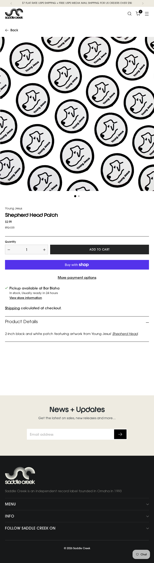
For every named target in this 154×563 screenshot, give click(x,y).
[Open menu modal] (147, 13)
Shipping (12, 308)
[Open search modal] (130, 13)
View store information (25, 298)
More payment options (77, 277)
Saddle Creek (81, 548)
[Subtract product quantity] (8, 249)
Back (14, 30)
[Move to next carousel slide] (145, 369)
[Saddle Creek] (14, 13)
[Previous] (11, 3)
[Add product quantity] (44, 249)
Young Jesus (13, 209)
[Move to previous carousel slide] (136, 369)
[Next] (142, 3)
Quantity (10, 241)
